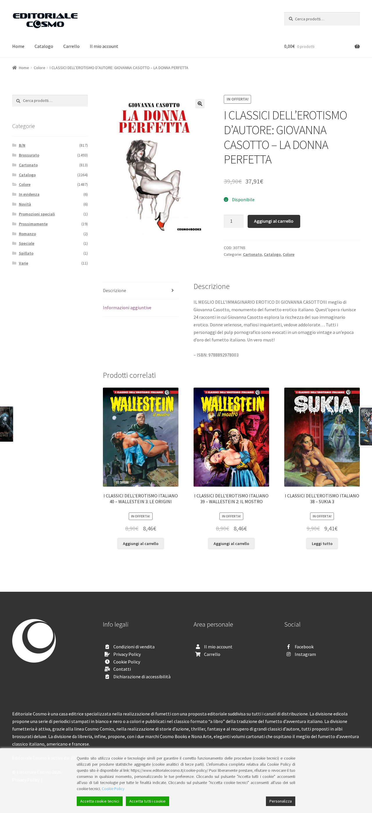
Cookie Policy (126, 662)
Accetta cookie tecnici (99, 801)
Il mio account (104, 46)
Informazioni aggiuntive (127, 307)
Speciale (26, 243)
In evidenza (29, 194)
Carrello (71, 46)
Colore (39, 67)
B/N (22, 145)
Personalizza (280, 801)
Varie (23, 263)
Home (18, 46)
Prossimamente (33, 223)
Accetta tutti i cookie (147, 801)
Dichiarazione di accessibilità (142, 676)
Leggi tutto (322, 543)
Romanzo (27, 233)
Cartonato (252, 254)
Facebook (304, 647)
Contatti (122, 669)
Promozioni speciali (37, 214)
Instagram (305, 654)
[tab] (140, 290)
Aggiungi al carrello (274, 221)
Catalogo (44, 46)
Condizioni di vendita (134, 647)
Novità (25, 204)
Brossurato (29, 155)
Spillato (26, 253)
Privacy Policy (127, 654)
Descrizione (114, 290)
